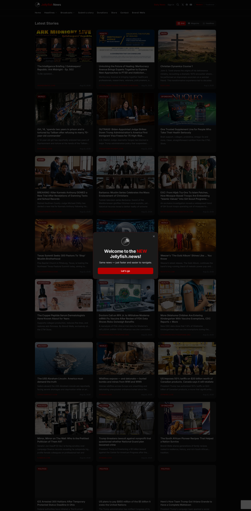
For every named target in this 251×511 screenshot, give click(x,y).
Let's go (125, 270)
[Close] (154, 236)
